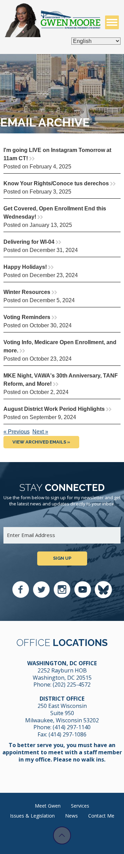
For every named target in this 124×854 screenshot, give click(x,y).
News (71, 815)
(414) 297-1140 (72, 727)
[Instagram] (62, 589)
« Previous (16, 432)
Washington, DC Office (62, 663)
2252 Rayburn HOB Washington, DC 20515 (62, 674)
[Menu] (112, 22)
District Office (62, 698)
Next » (40, 432)
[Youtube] (82, 589)
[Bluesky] (103, 589)
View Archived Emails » (41, 442)
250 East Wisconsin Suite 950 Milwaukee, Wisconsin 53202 (62, 713)
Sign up (62, 558)
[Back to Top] (62, 835)
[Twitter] (41, 589)
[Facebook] (20, 589)
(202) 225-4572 (72, 684)
